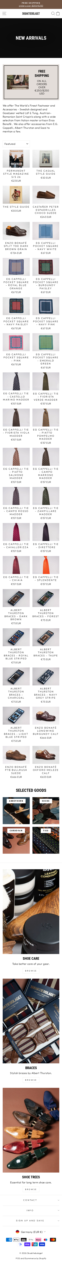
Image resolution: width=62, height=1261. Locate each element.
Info (30, 1210)
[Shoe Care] (31, 911)
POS (18, 1258)
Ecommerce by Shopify (35, 1258)
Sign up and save (30, 1220)
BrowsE (31, 971)
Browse (31, 1080)
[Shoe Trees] (31, 1130)
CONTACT (30, 1200)
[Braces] (31, 1021)
